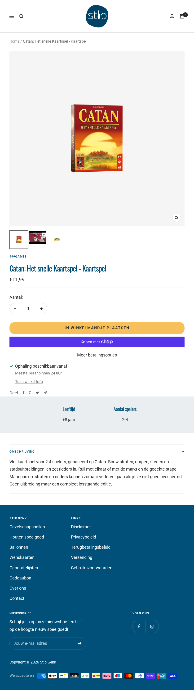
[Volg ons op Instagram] (152, 626)
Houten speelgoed (26, 536)
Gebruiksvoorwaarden (91, 567)
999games (18, 256)
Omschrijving (22, 451)
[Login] (172, 16)
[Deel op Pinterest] (30, 392)
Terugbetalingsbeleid (90, 547)
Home (14, 41)
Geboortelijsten (23, 567)
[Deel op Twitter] (37, 392)
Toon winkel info (29, 381)
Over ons (17, 588)
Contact (16, 598)
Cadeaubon (20, 577)
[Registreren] (80, 643)
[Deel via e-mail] (45, 392)
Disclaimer (81, 526)
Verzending (81, 557)
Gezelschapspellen (27, 526)
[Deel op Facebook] (24, 392)
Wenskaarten (22, 557)
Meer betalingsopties (97, 354)
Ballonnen (18, 547)
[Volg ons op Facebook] (139, 626)
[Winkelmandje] (182, 16)
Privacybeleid (83, 536)
